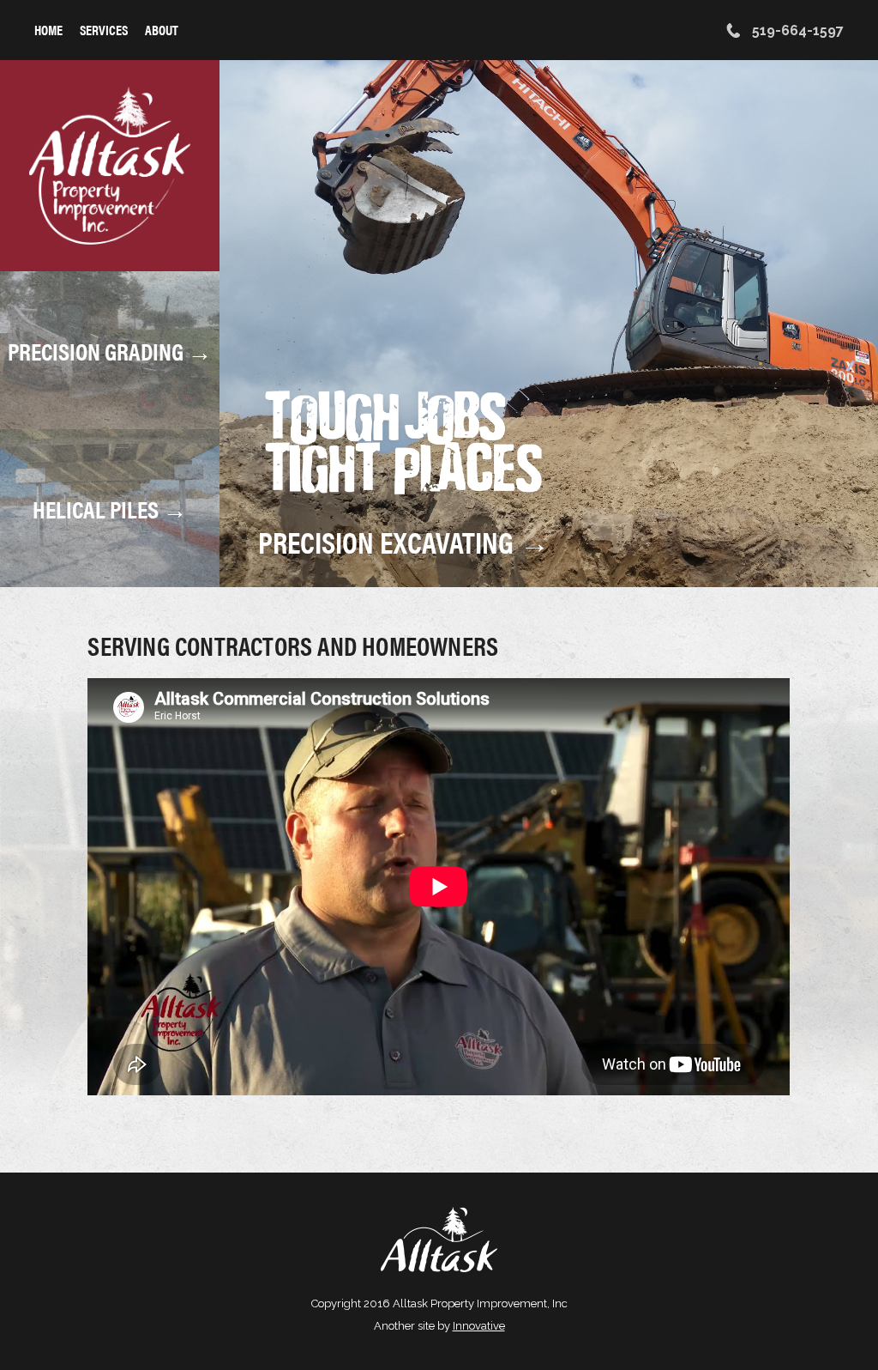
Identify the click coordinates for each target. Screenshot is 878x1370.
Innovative (479, 1325)
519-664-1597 (796, 30)
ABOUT (161, 29)
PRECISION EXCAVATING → (404, 541)
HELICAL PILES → (110, 508)
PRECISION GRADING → (110, 350)
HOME (48, 29)
